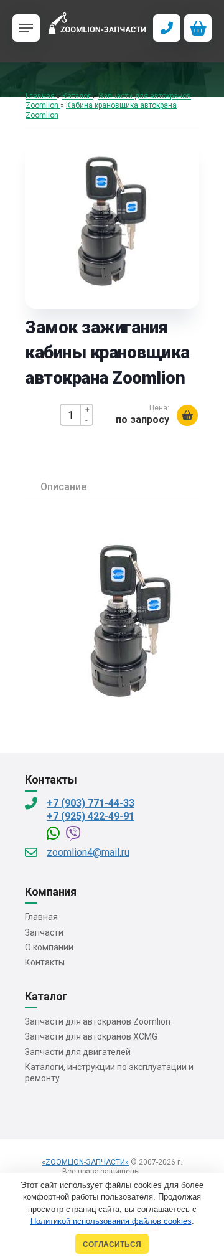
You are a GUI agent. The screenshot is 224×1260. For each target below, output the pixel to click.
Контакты (45, 962)
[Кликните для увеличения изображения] (112, 222)
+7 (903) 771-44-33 (90, 803)
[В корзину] (187, 415)
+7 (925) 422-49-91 (90, 816)
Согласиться (112, 1244)
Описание (63, 487)
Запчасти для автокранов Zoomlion (97, 1021)
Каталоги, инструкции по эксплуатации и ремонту (109, 1072)
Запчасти (44, 932)
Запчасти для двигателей (78, 1052)
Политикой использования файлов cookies (111, 1221)
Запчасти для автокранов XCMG (91, 1036)
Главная (41, 917)
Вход (153, 1171)
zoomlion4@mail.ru (88, 852)
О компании (49, 947)
